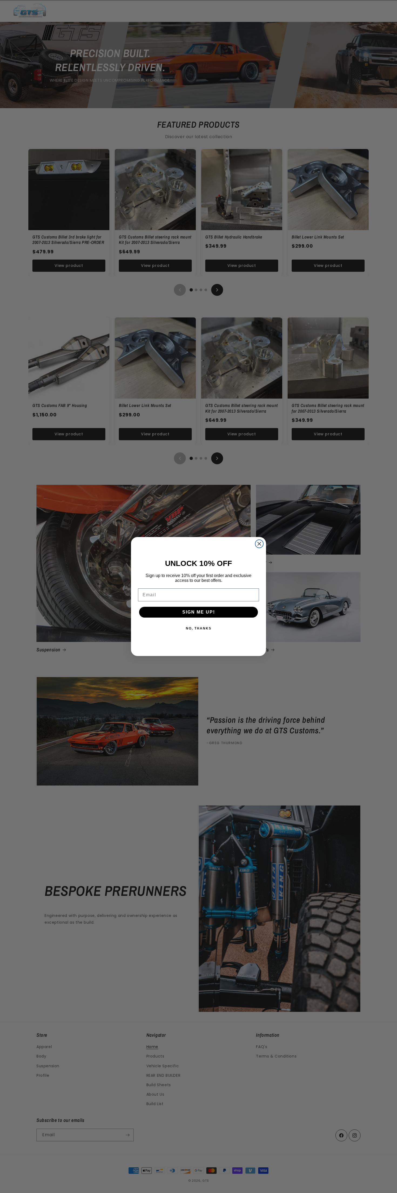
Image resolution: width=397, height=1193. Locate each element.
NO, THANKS (198, 628)
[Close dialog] (259, 544)
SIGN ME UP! (198, 612)
